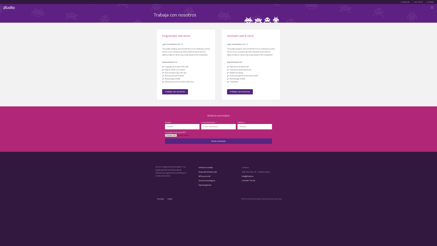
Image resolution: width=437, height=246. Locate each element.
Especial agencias (205, 185)
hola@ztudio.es (248, 176)
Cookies (169, 199)
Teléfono (241, 122)
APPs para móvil (204, 176)
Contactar (405, 2)
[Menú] (432, 7)
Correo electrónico (208, 122)
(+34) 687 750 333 (248, 180)
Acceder (431, 2)
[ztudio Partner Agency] (9, 7)
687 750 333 (418, 2)
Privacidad (160, 199)
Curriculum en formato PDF (175, 132)
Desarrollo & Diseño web (208, 172)
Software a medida (206, 167)
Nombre (168, 122)
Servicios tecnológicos (207, 180)
